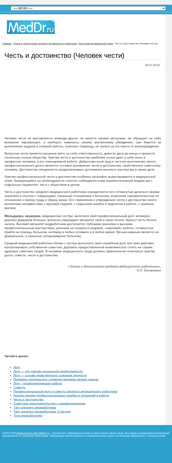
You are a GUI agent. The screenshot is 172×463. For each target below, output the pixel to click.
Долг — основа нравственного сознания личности (50, 375)
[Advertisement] (82, 102)
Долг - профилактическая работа (37, 383)
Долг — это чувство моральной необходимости (48, 371)
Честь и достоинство (28, 399)
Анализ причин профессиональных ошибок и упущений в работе (61, 395)
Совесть (19, 387)
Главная (6, 43)
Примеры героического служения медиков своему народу (56, 379)
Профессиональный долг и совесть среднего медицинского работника (65, 391)
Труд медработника (27, 415)
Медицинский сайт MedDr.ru (32, 433)
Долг (16, 367)
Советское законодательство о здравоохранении (49, 403)
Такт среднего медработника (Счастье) (42, 411)
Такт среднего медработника (34, 407)
